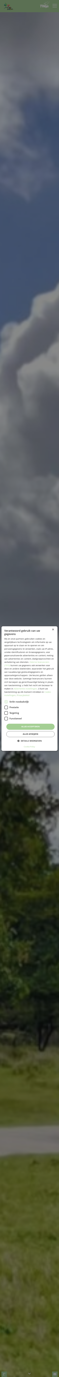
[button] (29, 740)
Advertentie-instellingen (25, 688)
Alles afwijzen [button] (30, 734)
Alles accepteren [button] (30, 726)
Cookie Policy (29, 746)
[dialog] (29, 688)
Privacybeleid (23, 695)
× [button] (53, 630)
